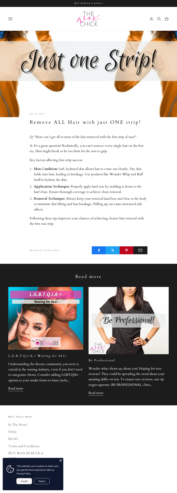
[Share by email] (140, 250)
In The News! (17, 424)
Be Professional (101, 360)
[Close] (60, 460)
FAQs (12, 432)
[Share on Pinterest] (126, 250)
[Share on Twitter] (112, 250)
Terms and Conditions (23, 446)
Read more (15, 388)
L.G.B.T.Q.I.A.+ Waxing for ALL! (37, 356)
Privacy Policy (24, 473)
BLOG (13, 439)
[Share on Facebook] (99, 250)
